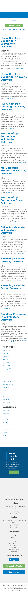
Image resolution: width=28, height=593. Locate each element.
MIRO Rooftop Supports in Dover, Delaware (12, 200)
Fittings (5, 416)
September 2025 (8, 384)
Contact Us (14, 472)
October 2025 (7, 381)
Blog (14, 547)
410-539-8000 (14, 510)
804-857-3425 (14, 524)
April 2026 (6, 363)
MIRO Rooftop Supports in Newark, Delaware (13, 171)
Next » (17, 342)
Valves (4, 435)
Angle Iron (6, 410)
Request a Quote (14, 566)
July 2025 (5, 390)
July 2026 (5, 353)
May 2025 (5, 396)
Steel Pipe (6, 423)
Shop (14, 539)
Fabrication (6, 413)
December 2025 (8, 375)
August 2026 (6, 350)
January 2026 (7, 372)
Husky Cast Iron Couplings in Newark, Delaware (14, 77)
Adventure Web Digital (15, 590)
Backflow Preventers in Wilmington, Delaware (13, 317)
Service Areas (14, 549)
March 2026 (6, 366)
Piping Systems (7, 420)
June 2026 (6, 356)
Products (14, 537)
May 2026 (5, 359)
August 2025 (6, 387)
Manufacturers (14, 543)
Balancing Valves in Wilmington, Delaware (13, 230)
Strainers (5, 432)
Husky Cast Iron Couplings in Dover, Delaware (13, 107)
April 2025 (6, 399)
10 (14, 342)
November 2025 (8, 378)
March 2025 (6, 402)
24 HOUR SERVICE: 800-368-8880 (14, 29)
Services (14, 541)
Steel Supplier (7, 429)
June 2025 (6, 393)
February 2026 (7, 369)
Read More (19, 68)
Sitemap (14, 551)
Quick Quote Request (14, 25)
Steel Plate (6, 426)
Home (14, 535)
